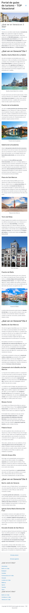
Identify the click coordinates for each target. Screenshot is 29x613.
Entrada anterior (14, 555)
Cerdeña (4, 573)
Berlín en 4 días (5, 568)
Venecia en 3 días (6, 599)
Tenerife (4, 587)
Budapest (4, 570)
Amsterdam (4, 566)
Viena (3, 589)
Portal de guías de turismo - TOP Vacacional (12, 5)
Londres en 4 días (6, 580)
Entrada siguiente (14, 559)
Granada (4, 578)
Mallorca (4, 582)
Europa (3, 29)
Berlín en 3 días (5, 595)
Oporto (3, 585)
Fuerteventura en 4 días (8, 575)
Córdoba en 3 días (6, 597)
